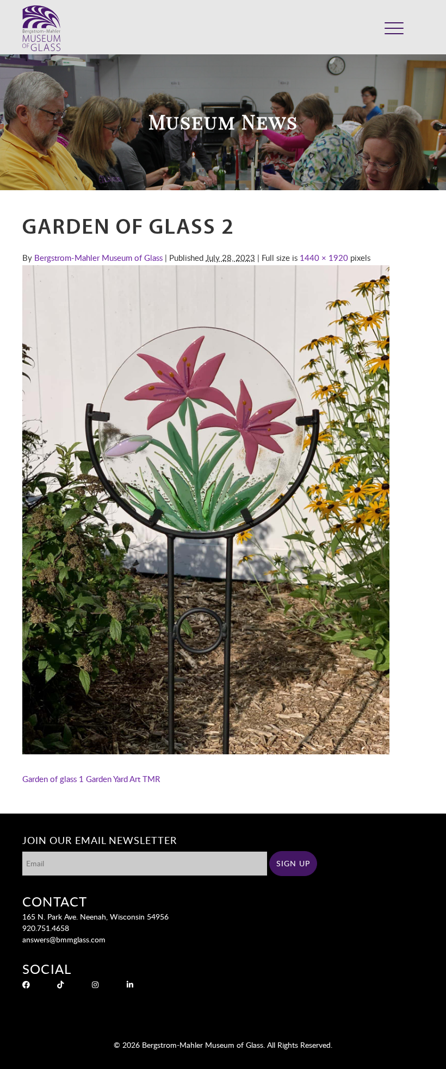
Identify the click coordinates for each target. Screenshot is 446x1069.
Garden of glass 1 (53, 778)
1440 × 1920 (324, 257)
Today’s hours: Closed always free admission (346, 20)
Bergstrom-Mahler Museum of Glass (98, 257)
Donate (322, 35)
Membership (359, 35)
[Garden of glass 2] (205, 751)
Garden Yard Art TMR (123, 778)
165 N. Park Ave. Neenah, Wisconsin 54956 (95, 916)
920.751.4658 (45, 928)
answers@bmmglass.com (64, 939)
